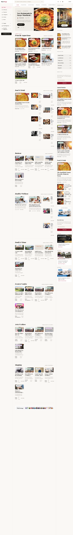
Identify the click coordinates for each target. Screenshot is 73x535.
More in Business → (49, 153)
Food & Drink (23, 4)
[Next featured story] (23, 27)
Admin (69, 1)
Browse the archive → (49, 35)
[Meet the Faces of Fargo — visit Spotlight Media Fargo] (34, 408)
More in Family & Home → (48, 242)
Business (38, 4)
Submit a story (7, 33)
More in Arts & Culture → (48, 324)
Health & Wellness (52, 4)
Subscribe (64, 83)
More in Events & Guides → (48, 284)
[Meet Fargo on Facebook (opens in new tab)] (63, 2)
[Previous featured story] (22, 27)
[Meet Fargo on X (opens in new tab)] (60, 2)
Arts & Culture (31, 4)
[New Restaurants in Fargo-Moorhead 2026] (44, 19)
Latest (18, 4)
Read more (20, 24)
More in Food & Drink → (48, 90)
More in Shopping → (49, 365)
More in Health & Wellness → (47, 194)
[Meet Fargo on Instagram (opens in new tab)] (58, 2)
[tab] (18, 27)
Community (44, 4)
